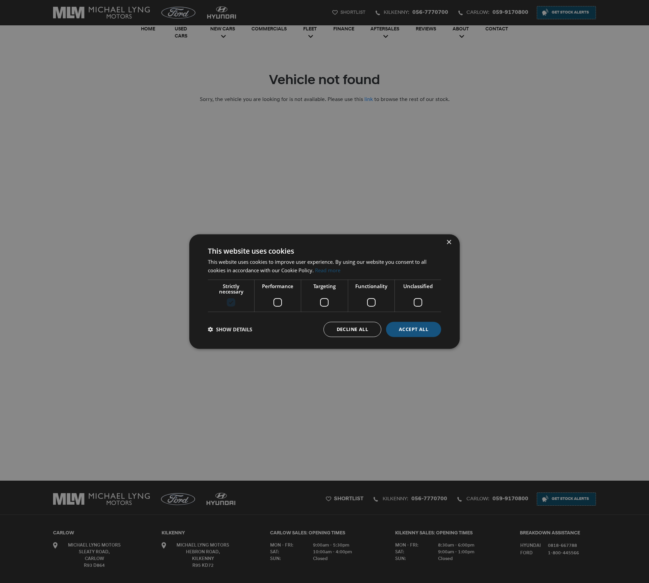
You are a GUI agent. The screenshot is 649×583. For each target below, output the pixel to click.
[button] (230, 329)
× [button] (448, 242)
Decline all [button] (352, 329)
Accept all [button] (413, 329)
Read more (327, 270)
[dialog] (324, 291)
